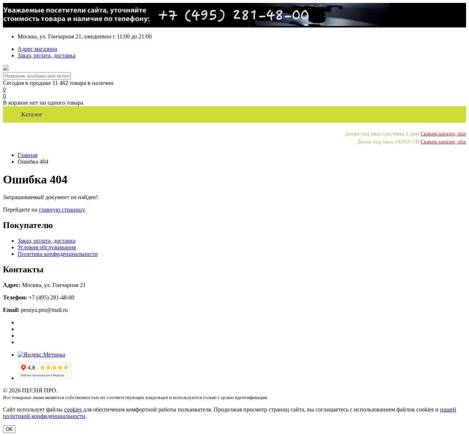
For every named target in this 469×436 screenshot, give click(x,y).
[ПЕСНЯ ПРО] (6, 69)
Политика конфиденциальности (58, 254)
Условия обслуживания (47, 247)
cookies (73, 409)
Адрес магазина (37, 49)
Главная (27, 155)
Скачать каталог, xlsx (443, 134)
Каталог (32, 114)
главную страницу (61, 209)
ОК (9, 429)
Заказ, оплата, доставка (46, 55)
